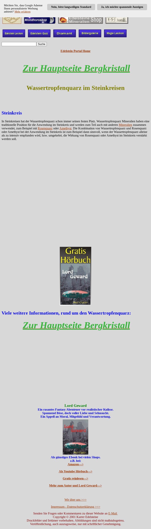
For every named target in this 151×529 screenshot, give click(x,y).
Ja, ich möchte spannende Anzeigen (122, 6)
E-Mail (113, 513)
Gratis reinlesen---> (75, 478)
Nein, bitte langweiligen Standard (71, 6)
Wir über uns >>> (75, 499)
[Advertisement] (75, 195)
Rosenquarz (45, 128)
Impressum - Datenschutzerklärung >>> (75, 506)
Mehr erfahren (22, 11)
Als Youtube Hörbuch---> (75, 471)
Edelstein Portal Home (75, 51)
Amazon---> (76, 464)
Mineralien (125, 124)
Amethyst (65, 128)
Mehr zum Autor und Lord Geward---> (75, 485)
